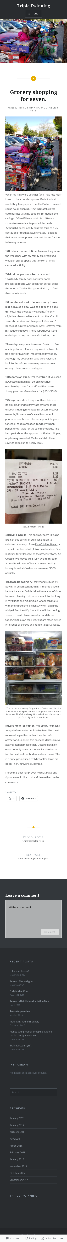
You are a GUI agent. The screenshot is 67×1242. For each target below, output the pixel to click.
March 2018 (16, 1145)
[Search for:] (33, 1092)
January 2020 (17, 1118)
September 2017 (19, 1179)
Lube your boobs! (19, 971)
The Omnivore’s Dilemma (27, 763)
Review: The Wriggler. (22, 981)
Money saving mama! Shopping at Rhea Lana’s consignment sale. (31, 1033)
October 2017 (17, 1173)
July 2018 (15, 1138)
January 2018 (17, 1159)
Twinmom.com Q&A (20, 1045)
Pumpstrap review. (20, 1011)
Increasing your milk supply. (24, 1021)
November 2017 (18, 1166)
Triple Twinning (33, 5)
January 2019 (17, 1125)
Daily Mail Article (19, 991)
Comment (49, 931)
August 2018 (17, 1131)
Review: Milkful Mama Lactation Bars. (30, 1001)
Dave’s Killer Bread (46, 544)
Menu (34, 13)
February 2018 (17, 1152)
